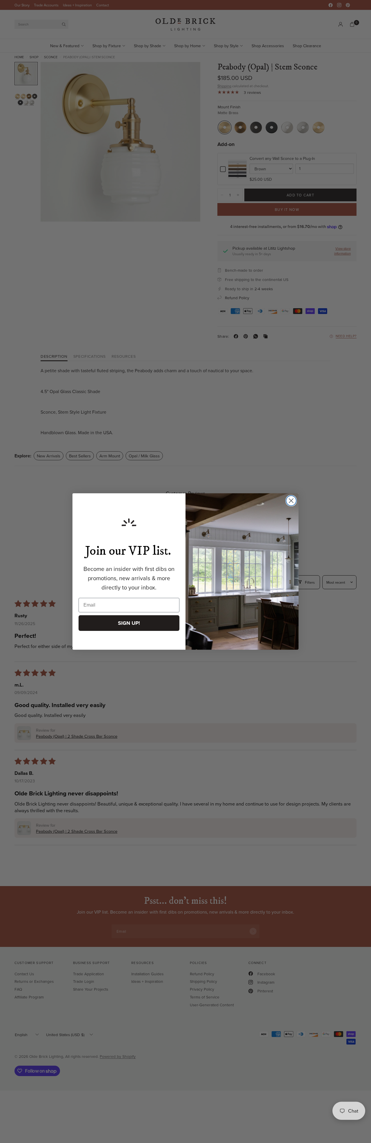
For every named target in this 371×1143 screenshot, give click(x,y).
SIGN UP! (129, 623)
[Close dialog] (291, 501)
